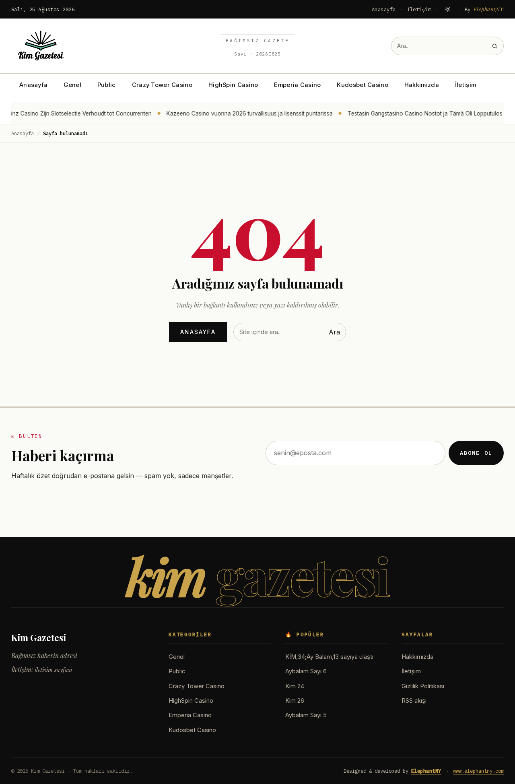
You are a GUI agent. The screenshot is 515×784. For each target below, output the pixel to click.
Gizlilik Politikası (423, 686)
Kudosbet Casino (362, 85)
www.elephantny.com (478, 770)
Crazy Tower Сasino (162, 85)
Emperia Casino (297, 85)
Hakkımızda (421, 85)
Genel (72, 85)
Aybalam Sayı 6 (306, 671)
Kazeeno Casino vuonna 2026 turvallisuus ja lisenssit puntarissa (244, 113)
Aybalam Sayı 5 (306, 715)
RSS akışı (414, 700)
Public (106, 85)
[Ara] (494, 46)
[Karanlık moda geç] (447, 9)
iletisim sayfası (53, 670)
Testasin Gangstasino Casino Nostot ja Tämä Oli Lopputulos (419, 113)
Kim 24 (294, 686)
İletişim (419, 9)
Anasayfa (384, 9)
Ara (334, 332)
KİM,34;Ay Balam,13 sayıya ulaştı (329, 656)
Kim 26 (294, 700)
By (484, 9)
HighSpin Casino (233, 85)
